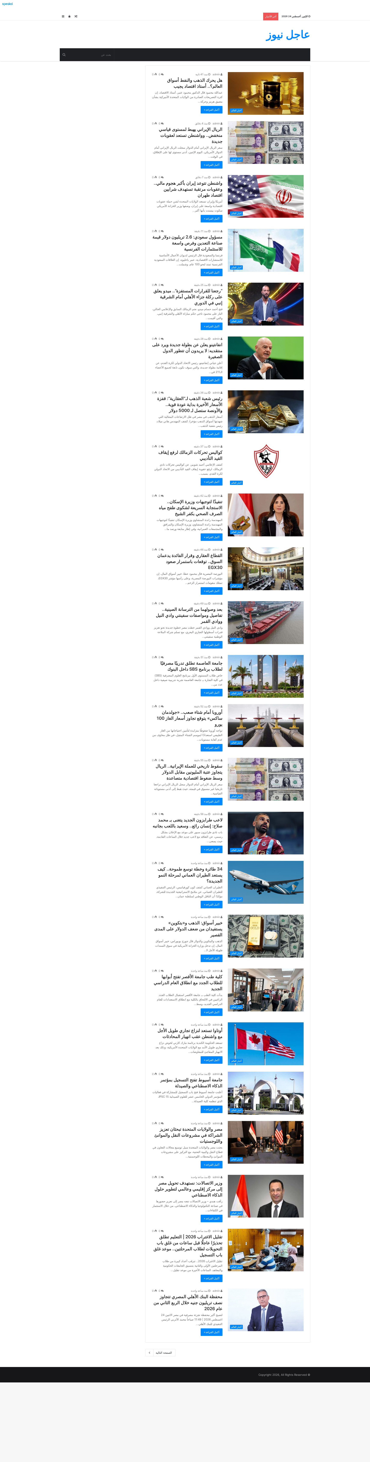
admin (217, 74)
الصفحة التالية (164, 1352)
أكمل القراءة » (211, 109)
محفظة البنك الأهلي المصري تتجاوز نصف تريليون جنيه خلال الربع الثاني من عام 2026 (188, 1302)
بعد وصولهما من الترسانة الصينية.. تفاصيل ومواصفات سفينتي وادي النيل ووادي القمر (189, 615)
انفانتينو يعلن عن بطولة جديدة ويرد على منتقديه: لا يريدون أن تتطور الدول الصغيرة (187, 350)
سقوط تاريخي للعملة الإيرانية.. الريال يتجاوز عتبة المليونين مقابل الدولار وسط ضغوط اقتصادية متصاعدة (189, 772)
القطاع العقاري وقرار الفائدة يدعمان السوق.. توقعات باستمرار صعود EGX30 (189, 561)
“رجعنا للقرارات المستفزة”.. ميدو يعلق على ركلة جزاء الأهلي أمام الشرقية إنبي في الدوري (188, 296)
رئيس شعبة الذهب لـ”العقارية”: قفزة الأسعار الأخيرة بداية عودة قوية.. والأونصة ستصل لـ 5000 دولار (189, 404)
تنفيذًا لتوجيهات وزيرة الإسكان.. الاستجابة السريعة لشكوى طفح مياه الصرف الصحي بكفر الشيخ (190, 507)
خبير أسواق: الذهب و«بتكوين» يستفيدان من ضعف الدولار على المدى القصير (188, 928)
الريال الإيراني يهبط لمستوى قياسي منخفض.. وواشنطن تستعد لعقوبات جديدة (190, 135)
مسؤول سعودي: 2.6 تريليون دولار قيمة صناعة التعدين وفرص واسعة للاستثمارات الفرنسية (187, 243)
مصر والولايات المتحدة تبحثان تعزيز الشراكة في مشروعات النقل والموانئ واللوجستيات (188, 1135)
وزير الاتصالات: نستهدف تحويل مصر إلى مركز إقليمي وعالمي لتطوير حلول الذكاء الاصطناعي (188, 1189)
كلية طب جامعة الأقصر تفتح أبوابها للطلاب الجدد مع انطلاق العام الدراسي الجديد (188, 982)
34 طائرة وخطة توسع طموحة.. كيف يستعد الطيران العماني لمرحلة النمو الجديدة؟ (190, 875)
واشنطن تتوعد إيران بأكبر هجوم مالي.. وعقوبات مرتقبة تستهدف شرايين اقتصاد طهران (188, 189)
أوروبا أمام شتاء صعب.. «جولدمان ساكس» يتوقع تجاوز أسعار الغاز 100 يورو (189, 718)
